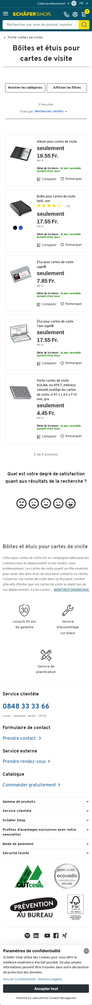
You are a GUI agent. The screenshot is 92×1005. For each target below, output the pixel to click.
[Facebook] (56, 937)
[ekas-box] (33, 908)
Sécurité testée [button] (16, 853)
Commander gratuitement (29, 785)
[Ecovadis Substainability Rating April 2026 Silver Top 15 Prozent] (67, 877)
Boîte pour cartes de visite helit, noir (56, 199)
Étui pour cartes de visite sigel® (55, 265)
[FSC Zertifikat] (75, 908)
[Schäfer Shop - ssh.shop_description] (32, 14)
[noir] (15, 228)
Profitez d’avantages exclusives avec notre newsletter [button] (39, 832)
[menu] (54, 4)
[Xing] (65, 937)
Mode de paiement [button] (18, 844)
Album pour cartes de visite (57, 141)
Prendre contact (20, 738)
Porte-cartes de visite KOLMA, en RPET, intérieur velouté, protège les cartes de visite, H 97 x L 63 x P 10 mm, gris (57, 390)
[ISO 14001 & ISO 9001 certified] (29, 877)
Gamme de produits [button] (19, 802)
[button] (6, 14)
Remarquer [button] (73, 179)
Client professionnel (52, 3)
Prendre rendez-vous (24, 762)
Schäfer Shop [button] (14, 820)
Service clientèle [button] (17, 811)
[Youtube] (47, 937)
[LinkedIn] (27, 937)
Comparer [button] (49, 179)
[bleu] (21, 228)
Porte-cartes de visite (25, 37)
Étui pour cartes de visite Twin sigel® (55, 324)
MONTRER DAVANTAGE (71, 590)
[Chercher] (84, 24)
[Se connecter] (76, 14)
